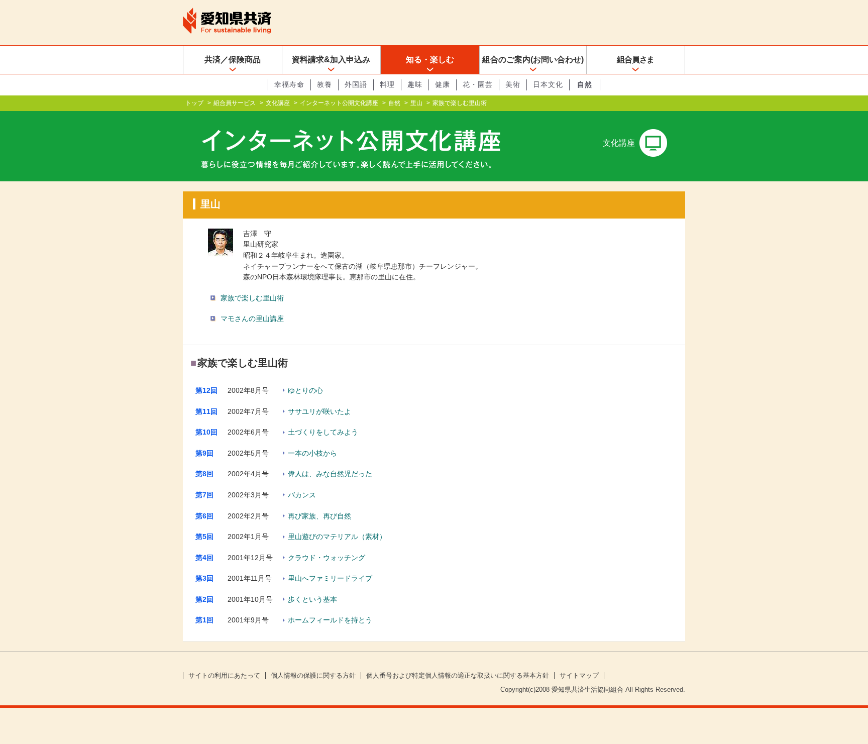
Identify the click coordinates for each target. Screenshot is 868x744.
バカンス (302, 495)
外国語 (356, 84)
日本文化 (548, 84)
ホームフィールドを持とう (330, 620)
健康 (442, 84)
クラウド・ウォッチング (326, 558)
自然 (584, 84)
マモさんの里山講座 (252, 318)
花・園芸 (478, 84)
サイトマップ (579, 675)
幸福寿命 (289, 84)
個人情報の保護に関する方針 (313, 675)
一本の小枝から (312, 453)
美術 (512, 84)
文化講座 (278, 103)
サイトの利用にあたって (224, 675)
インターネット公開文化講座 (339, 103)
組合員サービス (234, 103)
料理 (387, 84)
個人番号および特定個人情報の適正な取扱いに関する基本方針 (457, 675)
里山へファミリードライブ (330, 578)
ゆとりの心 (305, 390)
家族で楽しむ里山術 (252, 298)
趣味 (414, 84)
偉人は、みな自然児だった (330, 474)
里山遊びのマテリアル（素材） (337, 537)
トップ (194, 103)
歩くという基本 (312, 599)
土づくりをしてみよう (323, 432)
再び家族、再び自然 (319, 516)
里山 (416, 103)
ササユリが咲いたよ (319, 411)
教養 (324, 84)
